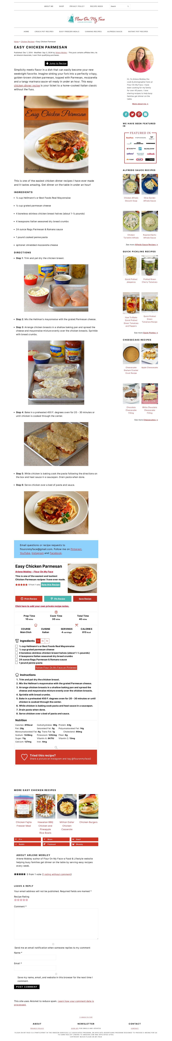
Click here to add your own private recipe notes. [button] (42, 606)
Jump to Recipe (57, 63)
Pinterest (76, 549)
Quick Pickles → (150, 333)
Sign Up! (75, 1028)
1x (38, 641)
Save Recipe (85, 598)
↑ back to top (86, 1017)
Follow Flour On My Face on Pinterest (56, 667)
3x (47, 641)
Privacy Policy (37, 1028)
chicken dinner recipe (27, 85)
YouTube (25, 553)
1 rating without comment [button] (57, 874)
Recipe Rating (21, 896)
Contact (135, 1028)
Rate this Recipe (51, 584)
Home (16, 42)
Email (18, 963)
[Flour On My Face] (86, 25)
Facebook (56, 553)
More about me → (140, 104)
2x (43, 641)
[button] (16, 584)
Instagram (38, 553)
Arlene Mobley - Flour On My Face (34, 571)
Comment (20, 906)
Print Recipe (30, 598)
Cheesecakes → (150, 420)
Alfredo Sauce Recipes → (146, 245)
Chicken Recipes (27, 42)
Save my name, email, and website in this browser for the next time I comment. (55, 979)
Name (18, 952)
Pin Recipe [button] (59, 598)
